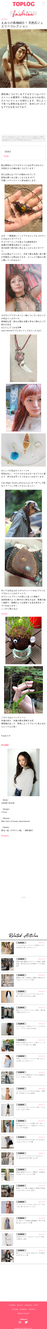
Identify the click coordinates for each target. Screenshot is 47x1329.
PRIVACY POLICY (24, 1313)
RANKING (23, 1309)
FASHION (12, 1305)
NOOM (4, 614)
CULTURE (15, 1309)
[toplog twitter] (26, 1323)
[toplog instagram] (20, 1323)
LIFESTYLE (28, 1305)
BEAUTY (20, 1305)
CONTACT (32, 1309)
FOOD (36, 1305)
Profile (6, 156)
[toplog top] (23, 4)
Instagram (5, 835)
